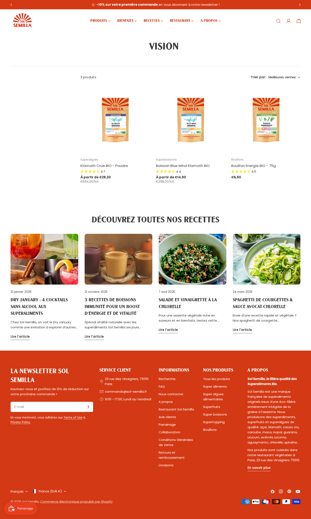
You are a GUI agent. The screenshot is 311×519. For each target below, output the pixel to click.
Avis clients (167, 417)
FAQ (162, 386)
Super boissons (215, 414)
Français (17, 491)
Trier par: (258, 77)
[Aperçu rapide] (143, 94)
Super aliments (215, 386)
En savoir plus (259, 467)
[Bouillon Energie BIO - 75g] (265, 119)
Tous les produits (216, 379)
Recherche (167, 379)
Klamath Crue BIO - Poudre (104, 165)
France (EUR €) (50, 491)
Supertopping (214, 422)
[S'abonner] (88, 406)
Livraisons (166, 465)
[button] (90, 171)
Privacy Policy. (21, 422)
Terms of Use (73, 418)
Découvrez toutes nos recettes (155, 220)
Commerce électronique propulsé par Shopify (76, 501)
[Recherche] (278, 21)
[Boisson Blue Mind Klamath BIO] (190, 119)
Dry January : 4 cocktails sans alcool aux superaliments (39, 307)
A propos (166, 401)
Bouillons (210, 429)
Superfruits (211, 407)
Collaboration (169, 432)
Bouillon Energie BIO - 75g (253, 165)
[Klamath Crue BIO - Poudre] (115, 119)
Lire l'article (20, 336)
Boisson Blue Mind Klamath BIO (183, 165)
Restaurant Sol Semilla (176, 409)
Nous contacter (171, 394)
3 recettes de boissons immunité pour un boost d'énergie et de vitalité (112, 307)
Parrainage (167, 424)
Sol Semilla (30, 501)
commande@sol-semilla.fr (126, 391)
